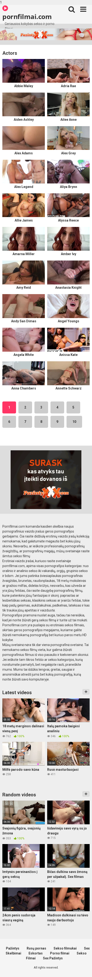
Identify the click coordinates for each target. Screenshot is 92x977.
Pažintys (12, 948)
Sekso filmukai (65, 948)
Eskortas (36, 953)
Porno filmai (59, 953)
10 (74, 422)
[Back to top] (83, 968)
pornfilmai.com (27, 16)
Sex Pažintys (53, 958)
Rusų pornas (36, 948)
